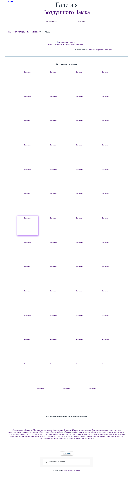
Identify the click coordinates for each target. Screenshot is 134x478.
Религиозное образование (45, 436)
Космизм (64, 436)
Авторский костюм (67, 438)
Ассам (111, 434)
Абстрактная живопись (42, 430)
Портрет (13, 436)
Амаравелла (26, 432)
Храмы (110, 432)
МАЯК (10, 1)
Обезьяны (94, 432)
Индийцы (66, 432)
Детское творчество (67, 434)
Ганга (81, 432)
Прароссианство (14, 432)
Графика (79, 434)
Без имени (27, 72)
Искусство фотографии (103, 50)
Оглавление (51, 21)
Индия (59, 432)
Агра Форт (23, 434)
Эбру (58, 436)
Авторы (81, 21)
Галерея (12, 32)
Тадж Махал (13, 434)
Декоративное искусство (49, 438)
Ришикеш (102, 432)
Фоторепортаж (90, 434)
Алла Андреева (50, 432)
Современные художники (22, 430)
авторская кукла (99, 436)
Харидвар (74, 432)
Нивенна (34, 32)
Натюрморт (58, 430)
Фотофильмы (23, 32)
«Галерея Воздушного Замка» (71, 470)
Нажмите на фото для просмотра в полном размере (66, 44)
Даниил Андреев (38, 432)
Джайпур (43, 434)
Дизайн (120, 436)
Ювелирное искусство (84, 438)
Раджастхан (34, 434)
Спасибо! (66, 453)
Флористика (111, 436)
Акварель (116, 430)
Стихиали (91, 50)
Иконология (119, 434)
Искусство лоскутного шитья (80, 436)
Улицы (87, 432)
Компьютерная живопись (102, 430)
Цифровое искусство (26, 436)
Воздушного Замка (66, 12)
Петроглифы (103, 434)
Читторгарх (53, 434)
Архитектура (119, 432)
